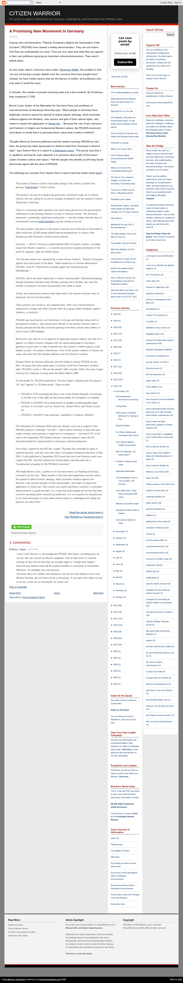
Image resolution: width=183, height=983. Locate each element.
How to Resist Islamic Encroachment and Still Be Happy (122, 158)
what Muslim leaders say (157, 700)
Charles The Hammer (155, 315)
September (121, 545)
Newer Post (15, 593)
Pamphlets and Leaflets (121, 199)
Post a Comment (18, 587)
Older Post (98, 593)
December (120, 391)
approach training (154, 293)
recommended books (155, 546)
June (118, 564)
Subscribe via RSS (119, 77)
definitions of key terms (156, 328)
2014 (115, 386)
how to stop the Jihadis (156, 447)
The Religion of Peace (120, 851)
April (118, 577)
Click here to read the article (79, 954)
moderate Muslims (154, 497)
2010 (115, 625)
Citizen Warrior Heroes (18, 928)
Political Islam (116, 844)
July (118, 558)
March (119, 584)
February (120, 590)
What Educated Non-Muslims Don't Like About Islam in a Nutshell (123, 102)
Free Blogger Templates (14, 979)
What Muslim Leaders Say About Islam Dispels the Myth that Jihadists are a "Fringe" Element (125, 208)
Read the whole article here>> (86, 512)
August (119, 551)
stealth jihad (151, 578)
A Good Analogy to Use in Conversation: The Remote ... (127, 481)
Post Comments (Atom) (34, 597)
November (120, 531)
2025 (115, 314)
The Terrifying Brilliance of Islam (124, 92)
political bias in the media (157, 521)
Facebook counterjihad (156, 356)
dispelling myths (153, 334)
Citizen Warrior (34, 13)
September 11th (153, 565)
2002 (115, 677)
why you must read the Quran (159, 721)
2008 (115, 638)
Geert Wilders (152, 387)
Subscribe (125, 62)
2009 (115, 632)
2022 (115, 334)
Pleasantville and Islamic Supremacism (84, 928)
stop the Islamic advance (157, 584)
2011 (115, 619)
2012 (115, 612)
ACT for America (153, 275)
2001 (115, 684)
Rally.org (163, 53)
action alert (151, 281)
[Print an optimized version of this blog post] (21, 529)
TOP (180, 979)
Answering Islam (118, 904)
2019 (115, 353)
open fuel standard (154, 509)
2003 (115, 671)
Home (57, 593)
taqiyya (150, 198)
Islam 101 (115, 838)
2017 (115, 366)
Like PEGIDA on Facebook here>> (84, 516)
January (119, 597)
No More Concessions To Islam (22, 932)
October (119, 538)
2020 (115, 347)
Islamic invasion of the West (158, 484)
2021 (115, 340)
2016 (115, 373)
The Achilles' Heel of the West (123, 243)
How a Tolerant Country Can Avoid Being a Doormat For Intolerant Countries (123, 281)
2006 (115, 651)
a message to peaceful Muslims (159, 256)
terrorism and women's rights (159, 646)
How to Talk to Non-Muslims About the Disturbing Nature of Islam (159, 456)
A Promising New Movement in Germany (46, 31)
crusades (150, 321)
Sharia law (54, 123)
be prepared (151, 309)
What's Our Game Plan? (121, 149)
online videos (152, 503)
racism (149, 534)
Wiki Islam (115, 857)
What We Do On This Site (122, 111)
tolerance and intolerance (157, 684)
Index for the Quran (120, 710)
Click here (123, 776)
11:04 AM (33, 549)
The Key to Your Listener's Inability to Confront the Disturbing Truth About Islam (123, 180)
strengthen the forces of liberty (159, 612)
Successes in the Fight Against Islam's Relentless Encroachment (124, 876)
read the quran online (155, 540)
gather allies (151, 381)
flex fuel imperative (154, 374)
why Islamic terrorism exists (158, 715)
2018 (115, 360)
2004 (115, 664)
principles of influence (155, 528)
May (118, 571)
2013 (115, 605)
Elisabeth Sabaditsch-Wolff (158, 350)
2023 (115, 327)
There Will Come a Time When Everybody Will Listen (126, 494)
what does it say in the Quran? (159, 690)
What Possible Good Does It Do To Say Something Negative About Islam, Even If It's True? (124, 293)
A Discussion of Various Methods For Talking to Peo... (127, 416)
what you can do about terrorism (160, 706)
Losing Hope (121, 406)
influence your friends (155, 472)
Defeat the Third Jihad (17, 936)
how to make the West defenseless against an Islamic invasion (159, 424)
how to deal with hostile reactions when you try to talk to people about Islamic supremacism (160, 412)
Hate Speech (116, 218)
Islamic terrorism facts (156, 490)
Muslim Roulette (123, 425)
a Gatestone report (63, 150)
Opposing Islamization (125, 471)
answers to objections (155, 287)
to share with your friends (157, 678)
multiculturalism (46, 221)
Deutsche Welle (69, 69)
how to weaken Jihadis (156, 465)
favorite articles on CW (156, 362)
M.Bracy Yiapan (17, 549)
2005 (115, 658)
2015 (115, 379)
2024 (115, 321)
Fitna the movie (153, 368)
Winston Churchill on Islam (127, 504)
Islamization (31, 187)
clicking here (151, 56)
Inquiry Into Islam (15, 925)
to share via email (154, 671)
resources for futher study (157, 559)
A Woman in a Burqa (119, 143)
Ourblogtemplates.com (50, 979)
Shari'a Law (151, 571)
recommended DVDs (155, 553)
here (98, 172)
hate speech (151, 393)
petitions (150, 515)
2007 (115, 645)
